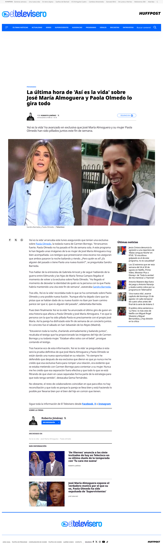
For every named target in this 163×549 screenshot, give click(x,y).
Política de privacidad (19, 542)
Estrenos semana (20, 2)
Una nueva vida (34, 2)
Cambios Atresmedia (96, 2)
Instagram (105, 403)
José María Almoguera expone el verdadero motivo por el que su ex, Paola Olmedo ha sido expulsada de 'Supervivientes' (88, 487)
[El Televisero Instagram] (100, 542)
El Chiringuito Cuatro (79, 2)
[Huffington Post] (150, 13)
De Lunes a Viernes (125, 2)
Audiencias (77, 27)
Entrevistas (128, 27)
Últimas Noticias (20, 27)
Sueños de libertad (62, 2)
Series (48, 27)
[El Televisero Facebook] (93, 542)
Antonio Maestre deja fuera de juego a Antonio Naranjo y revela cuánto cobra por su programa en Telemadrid (141, 285)
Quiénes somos (68, 542)
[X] (58, 115)
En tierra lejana (48, 2)
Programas (91, 27)
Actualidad (37, 27)
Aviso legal (6, 542)
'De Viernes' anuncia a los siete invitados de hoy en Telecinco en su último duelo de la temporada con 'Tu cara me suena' (89, 457)
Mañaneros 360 (140, 2)
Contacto (78, 542)
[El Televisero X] (96, 542)
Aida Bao (151, 2)
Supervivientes (61, 27)
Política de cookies (55, 542)
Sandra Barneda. (102, 286)
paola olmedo (65, 439)
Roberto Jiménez (48, 115)
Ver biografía (49, 422)
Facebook (87, 403)
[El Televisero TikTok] (107, 542)
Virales (103, 27)
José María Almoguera (49, 439)
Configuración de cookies (38, 542)
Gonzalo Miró (111, 2)
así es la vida (34, 439)
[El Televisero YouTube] (103, 542)
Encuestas (114, 27)
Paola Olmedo (43, 243)
